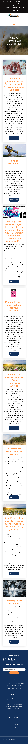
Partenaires (14, 728)
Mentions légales (17, 688)
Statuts (8, 688)
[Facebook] (4, 660)
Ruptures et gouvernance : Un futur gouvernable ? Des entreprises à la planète (14, 84)
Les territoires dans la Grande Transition (14, 451)
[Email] (15, 660)
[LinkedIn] (9, 660)
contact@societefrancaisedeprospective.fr (13, 7)
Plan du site (14, 721)
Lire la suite (14, 138)
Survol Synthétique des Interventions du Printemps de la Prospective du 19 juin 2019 (14, 524)
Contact (14, 731)
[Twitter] (6, 660)
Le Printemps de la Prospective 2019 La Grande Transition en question (14, 380)
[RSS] (12, 660)
